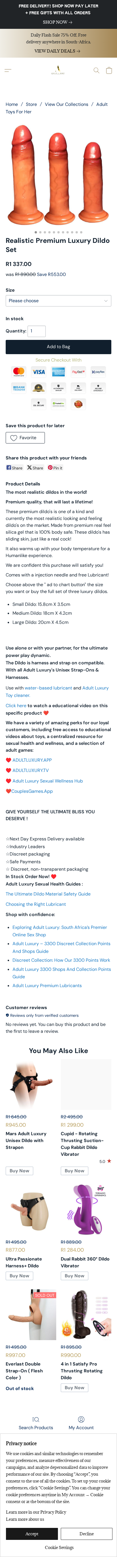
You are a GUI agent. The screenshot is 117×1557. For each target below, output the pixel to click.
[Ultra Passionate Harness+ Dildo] (31, 1209)
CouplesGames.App (32, 791)
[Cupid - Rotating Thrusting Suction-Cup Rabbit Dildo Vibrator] (86, 1084)
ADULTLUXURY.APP (32, 760)
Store (31, 104)
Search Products (36, 1428)
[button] (58, 70)
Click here (16, 706)
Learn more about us (25, 1519)
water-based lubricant (48, 688)
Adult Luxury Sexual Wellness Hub (47, 781)
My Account (81, 1428)
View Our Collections (66, 104)
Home (12, 104)
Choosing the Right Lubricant (36, 904)
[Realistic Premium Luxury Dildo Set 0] (58, 174)
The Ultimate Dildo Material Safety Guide (48, 894)
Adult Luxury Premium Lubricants (47, 986)
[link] (58, 22)
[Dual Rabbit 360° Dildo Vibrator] (86, 1209)
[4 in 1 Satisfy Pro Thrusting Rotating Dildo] (86, 1314)
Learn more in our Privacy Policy (36, 1512)
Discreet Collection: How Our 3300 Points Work (61, 960)
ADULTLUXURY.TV (30, 770)
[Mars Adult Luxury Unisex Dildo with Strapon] (31, 1084)
